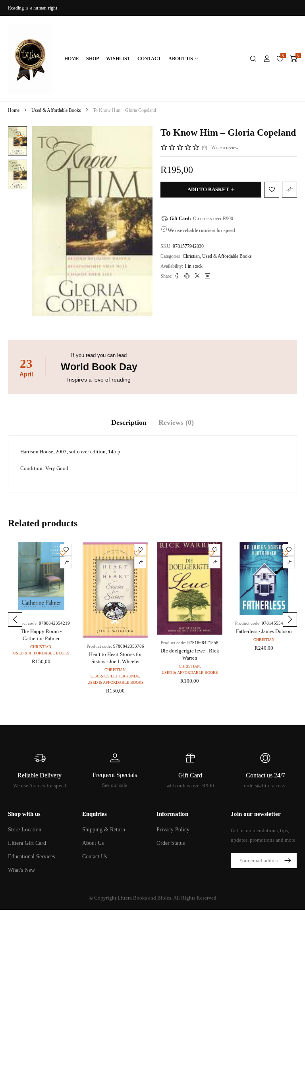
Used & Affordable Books (56, 110)
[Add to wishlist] (20, 137)
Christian (191, 256)
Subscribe (287, 860)
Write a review (225, 147)
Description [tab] (129, 422)
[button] (15, 619)
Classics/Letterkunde (115, 676)
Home (13, 110)
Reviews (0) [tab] (176, 422)
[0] (293, 59)
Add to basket (208, 189)
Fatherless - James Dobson (264, 631)
